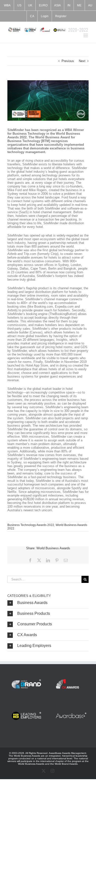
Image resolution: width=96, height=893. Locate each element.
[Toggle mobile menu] (86, 35)
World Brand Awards (66, 763)
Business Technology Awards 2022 (30, 525)
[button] (48, 603)
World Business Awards (31, 763)
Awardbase (55, 753)
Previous (68, 61)
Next (82, 61)
